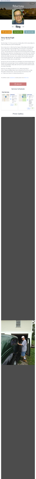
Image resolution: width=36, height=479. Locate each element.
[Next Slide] (33, 343)
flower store (26, 77)
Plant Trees (15, 104)
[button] (5, 97)
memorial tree (12, 77)
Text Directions (12, 104)
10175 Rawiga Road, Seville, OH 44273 (31, 105)
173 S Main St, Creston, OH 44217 (14, 101)
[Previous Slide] (2, 343)
